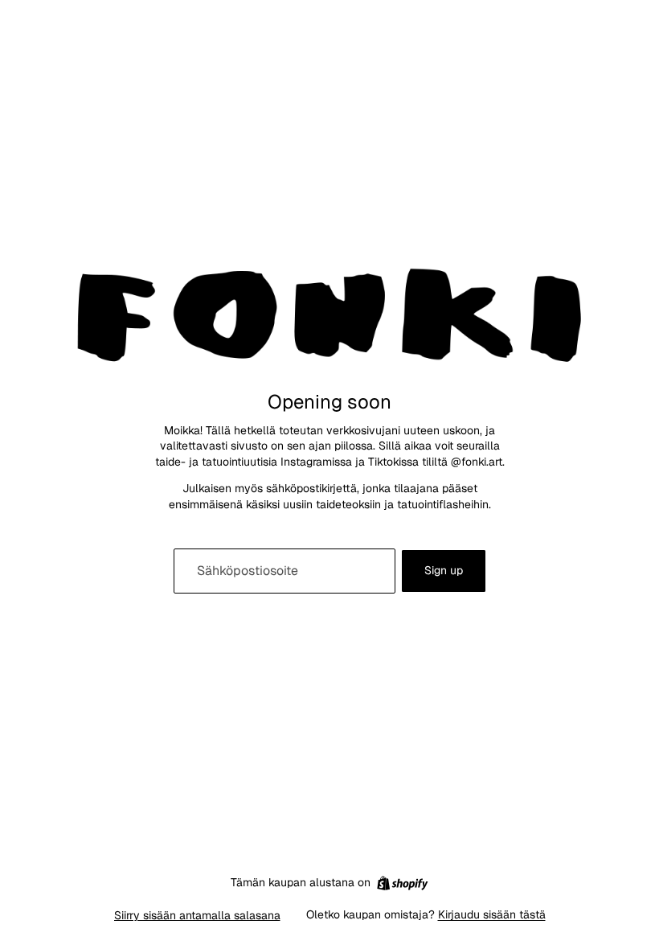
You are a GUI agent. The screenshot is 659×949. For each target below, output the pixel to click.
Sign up (443, 570)
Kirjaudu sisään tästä (492, 914)
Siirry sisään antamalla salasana (197, 915)
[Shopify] (402, 883)
